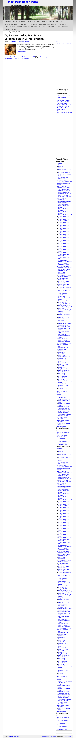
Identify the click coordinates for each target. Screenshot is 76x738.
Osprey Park (61, 375)
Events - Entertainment (16, 57)
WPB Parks (8, 21)
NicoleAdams (26, 41)
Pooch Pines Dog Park (64, 195)
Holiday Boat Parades (23, 58)
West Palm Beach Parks (23, 1)
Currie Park (61, 350)
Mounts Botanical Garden (65, 323)
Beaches (53, 24)
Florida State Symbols (63, 204)
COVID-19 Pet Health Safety (46, 26)
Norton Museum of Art (64, 325)
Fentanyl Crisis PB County (64, 105)
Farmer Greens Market (64, 269)
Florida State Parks (35, 21)
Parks (14, 21)
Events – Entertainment (62, 26)
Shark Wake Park (63, 338)
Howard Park (61, 365)
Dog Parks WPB (63, 24)
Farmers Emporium (63, 270)
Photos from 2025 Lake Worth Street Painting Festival (63, 109)
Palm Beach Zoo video (64, 409)
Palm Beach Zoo (62, 334)
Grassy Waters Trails (63, 284)
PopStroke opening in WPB (64, 112)
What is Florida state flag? (65, 214)
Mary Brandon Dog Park (64, 193)
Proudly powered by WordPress (49, 736)
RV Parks (44, 21)
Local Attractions (23, 21)
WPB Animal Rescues (63, 420)
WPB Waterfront (33, 24)
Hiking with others (63, 285)
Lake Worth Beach (63, 165)
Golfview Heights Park (64, 356)
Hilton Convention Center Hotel (13, 26)
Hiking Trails (23, 24)
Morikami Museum (63, 322)
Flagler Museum (62, 313)
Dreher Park (61, 352)
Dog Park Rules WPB (64, 190)
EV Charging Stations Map (30, 26)
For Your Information (62, 260)
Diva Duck (61, 308)
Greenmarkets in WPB (11, 24)
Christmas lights (44, 57)
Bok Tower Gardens (62, 435)
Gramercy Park (62, 358)
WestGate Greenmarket (64, 275)
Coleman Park (62, 349)
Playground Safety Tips (63, 103)
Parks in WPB (31, 57)
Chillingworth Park (63, 347)
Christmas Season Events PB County (24, 39)
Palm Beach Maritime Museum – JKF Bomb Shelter (64, 328)
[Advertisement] (63, 37)
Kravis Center (62, 316)
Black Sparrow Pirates (64, 301)
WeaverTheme (68, 736)
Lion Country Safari (63, 317)
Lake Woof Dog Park (63, 192)
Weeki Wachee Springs (64, 343)
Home (6, 32)
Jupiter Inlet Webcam (63, 294)
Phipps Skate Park (63, 379)
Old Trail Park (62, 373)
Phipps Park (61, 378)
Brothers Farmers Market (64, 267)
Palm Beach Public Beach (65, 172)
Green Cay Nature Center (65, 314)
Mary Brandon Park (63, 368)
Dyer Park (61, 353)
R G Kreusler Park (63, 177)
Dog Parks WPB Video (64, 399)
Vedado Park (61, 387)
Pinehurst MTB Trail (63, 411)
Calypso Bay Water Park (64, 304)
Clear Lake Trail (61, 180)
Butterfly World (62, 302)
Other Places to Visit (10, 29)
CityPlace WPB (59, 21)
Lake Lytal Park (62, 367)
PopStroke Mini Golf (62, 391)
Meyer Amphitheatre (44, 24)
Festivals (24, 57)
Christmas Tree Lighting (11, 58)
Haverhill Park (62, 362)
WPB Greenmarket (63, 276)
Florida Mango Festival (63, 106)
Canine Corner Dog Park (64, 187)
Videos (51, 21)
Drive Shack (60, 199)
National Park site (62, 444)
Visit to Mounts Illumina (63, 98)
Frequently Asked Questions (63, 43)
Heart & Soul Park (63, 364)
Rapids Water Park (63, 412)
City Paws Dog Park (63, 189)
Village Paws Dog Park (64, 196)
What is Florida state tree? (65, 252)
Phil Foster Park (62, 376)
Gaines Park (61, 355)
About (57, 41)
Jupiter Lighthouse (62, 293)
